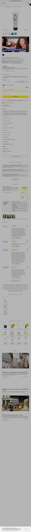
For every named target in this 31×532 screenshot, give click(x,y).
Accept (26, 529)
